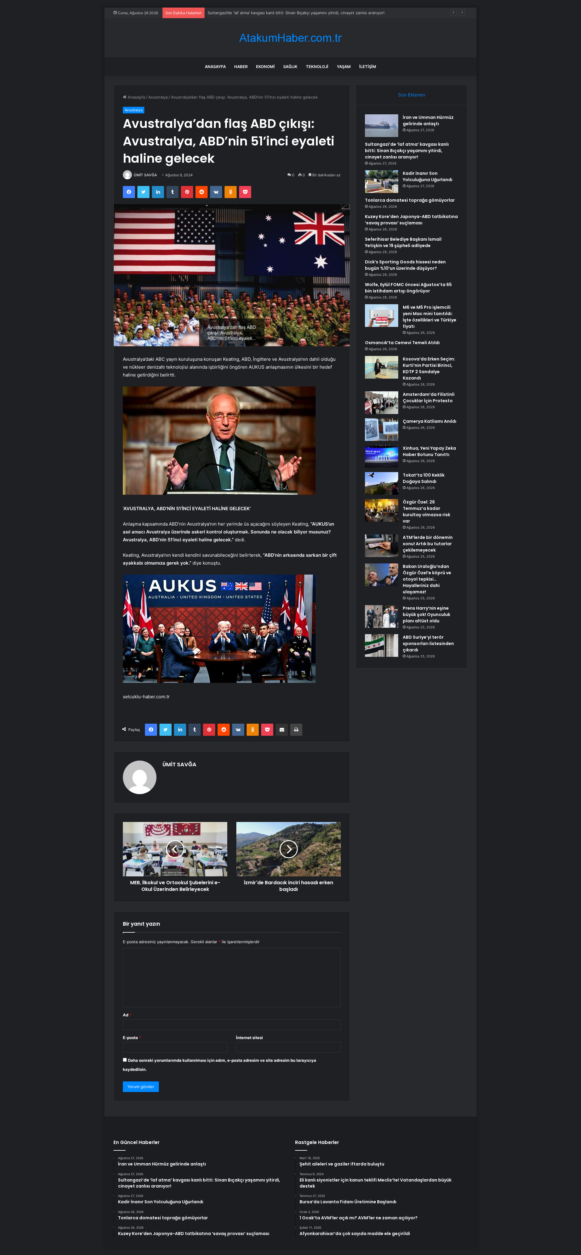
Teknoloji (317, 66)
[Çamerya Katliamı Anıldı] (381, 429)
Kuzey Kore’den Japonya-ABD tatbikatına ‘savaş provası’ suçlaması (411, 220)
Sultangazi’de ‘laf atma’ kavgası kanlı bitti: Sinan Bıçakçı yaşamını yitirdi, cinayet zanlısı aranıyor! (407, 150)
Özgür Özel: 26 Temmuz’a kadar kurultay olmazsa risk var (426, 511)
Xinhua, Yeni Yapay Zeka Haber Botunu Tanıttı (429, 451)
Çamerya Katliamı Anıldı (429, 421)
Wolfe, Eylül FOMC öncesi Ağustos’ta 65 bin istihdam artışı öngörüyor (408, 288)
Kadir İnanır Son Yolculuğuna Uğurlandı (244, 12)
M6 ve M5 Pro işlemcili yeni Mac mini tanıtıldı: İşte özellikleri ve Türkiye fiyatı (429, 316)
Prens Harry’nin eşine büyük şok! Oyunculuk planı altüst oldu (426, 614)
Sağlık (290, 66)
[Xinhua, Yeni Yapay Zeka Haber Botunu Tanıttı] (381, 456)
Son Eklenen (411, 95)
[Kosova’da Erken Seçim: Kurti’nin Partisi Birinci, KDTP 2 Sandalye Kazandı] (381, 367)
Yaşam (344, 66)
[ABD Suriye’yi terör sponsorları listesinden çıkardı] (381, 645)
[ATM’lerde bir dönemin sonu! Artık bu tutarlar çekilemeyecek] (381, 545)
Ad (127, 1014)
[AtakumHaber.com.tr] (290, 38)
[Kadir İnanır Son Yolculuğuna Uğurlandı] (381, 181)
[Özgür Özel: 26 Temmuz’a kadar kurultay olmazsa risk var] (381, 510)
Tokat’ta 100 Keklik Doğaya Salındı (424, 478)
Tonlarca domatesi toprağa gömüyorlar (410, 200)
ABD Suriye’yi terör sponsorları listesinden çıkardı (428, 643)
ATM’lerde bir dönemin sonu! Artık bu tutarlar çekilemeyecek (428, 543)
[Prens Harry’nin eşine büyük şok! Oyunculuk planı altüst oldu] (381, 616)
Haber (241, 66)
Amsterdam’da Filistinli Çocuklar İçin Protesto (429, 397)
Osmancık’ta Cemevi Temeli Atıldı (402, 343)
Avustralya (158, 97)
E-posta (132, 1037)
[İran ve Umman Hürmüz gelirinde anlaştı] (381, 125)
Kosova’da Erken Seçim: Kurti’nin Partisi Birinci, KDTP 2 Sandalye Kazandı (429, 368)
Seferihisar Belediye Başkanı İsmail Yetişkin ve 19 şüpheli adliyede (403, 242)
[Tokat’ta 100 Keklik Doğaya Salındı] (381, 483)
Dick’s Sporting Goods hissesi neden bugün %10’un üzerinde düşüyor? (405, 265)
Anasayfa (215, 66)
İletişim (367, 66)
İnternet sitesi (249, 1037)
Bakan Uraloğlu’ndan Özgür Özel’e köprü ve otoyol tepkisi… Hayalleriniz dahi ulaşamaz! (427, 579)
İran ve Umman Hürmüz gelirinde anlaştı (428, 120)
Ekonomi (265, 66)
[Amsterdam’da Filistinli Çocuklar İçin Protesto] (381, 402)
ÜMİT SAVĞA (145, 175)
